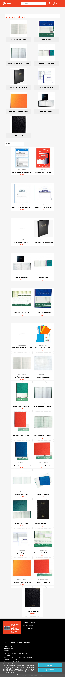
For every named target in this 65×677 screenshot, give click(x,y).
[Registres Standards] (18, 28)
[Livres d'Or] (18, 124)
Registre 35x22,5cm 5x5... (43, 377)
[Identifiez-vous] (48, 3)
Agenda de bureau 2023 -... (43, 523)
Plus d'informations (9, 675)
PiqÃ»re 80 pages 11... (43, 465)
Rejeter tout (50, 665)
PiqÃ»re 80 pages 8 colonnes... (22, 465)
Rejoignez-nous (8, 648)
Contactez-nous (8, 646)
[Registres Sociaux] (46, 76)
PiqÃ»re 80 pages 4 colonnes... (43, 406)
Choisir (14, 144)
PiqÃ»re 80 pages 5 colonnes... (22, 436)
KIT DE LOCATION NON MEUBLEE (22, 172)
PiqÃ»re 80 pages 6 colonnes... (43, 436)
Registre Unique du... (22, 553)
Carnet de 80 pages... (43, 277)
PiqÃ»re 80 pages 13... (22, 494)
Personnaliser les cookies (25, 675)
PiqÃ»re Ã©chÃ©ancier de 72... (43, 312)
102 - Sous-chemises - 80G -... (43, 348)
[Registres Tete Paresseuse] (18, 100)
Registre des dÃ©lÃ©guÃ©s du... (22, 207)
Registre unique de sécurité (43, 172)
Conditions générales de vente (12, 637)
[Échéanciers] (46, 28)
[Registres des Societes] (18, 76)
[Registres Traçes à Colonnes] (18, 52)
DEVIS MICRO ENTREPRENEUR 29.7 (22, 348)
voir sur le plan (14, 632)
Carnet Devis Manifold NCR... (22, 242)
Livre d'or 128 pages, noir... (32, 611)
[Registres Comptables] (46, 52)
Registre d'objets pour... (22, 277)
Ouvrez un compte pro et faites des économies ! (17, 640)
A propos (6, 650)
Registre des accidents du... (22, 312)
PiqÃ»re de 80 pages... (22, 377)
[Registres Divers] (46, 100)
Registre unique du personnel (43, 553)
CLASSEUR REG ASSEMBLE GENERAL (43, 242)
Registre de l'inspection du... (43, 207)
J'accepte (50, 670)
